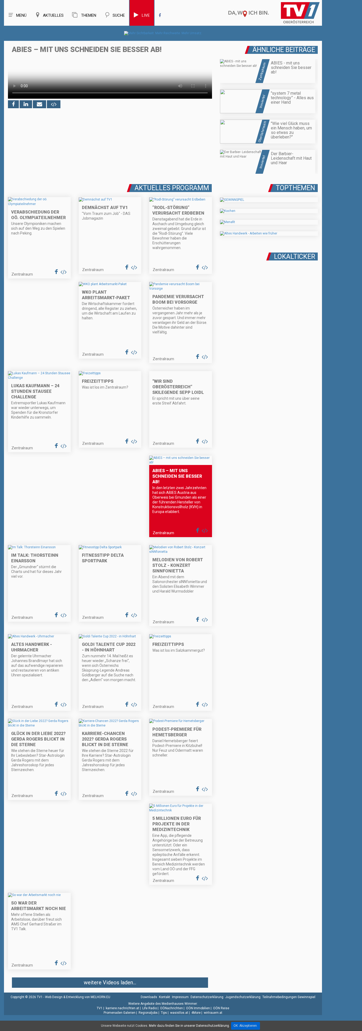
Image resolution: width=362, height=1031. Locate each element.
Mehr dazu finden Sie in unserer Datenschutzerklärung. (189, 1026)
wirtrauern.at (213, 1013)
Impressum (180, 997)
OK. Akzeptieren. (245, 1026)
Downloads (149, 997)
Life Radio (149, 1008)
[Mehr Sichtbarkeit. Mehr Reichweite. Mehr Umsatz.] (163, 33)
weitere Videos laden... (110, 982)
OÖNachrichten (171, 1008)
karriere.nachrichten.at (122, 1008)
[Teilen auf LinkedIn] (26, 104)
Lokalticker (294, 256)
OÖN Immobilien (198, 1008)
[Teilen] (39, 104)
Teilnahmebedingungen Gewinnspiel (288, 997)
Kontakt (164, 997)
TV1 (100, 1008)
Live (146, 15)
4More (196, 1013)
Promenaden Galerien (119, 1013)
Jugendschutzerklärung (243, 997)
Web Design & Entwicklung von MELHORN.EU (77, 997)
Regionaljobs (148, 1013)
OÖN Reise (221, 1008)
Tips (164, 1013)
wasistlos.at (179, 1013)
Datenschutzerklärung (207, 997)
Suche (119, 15)
